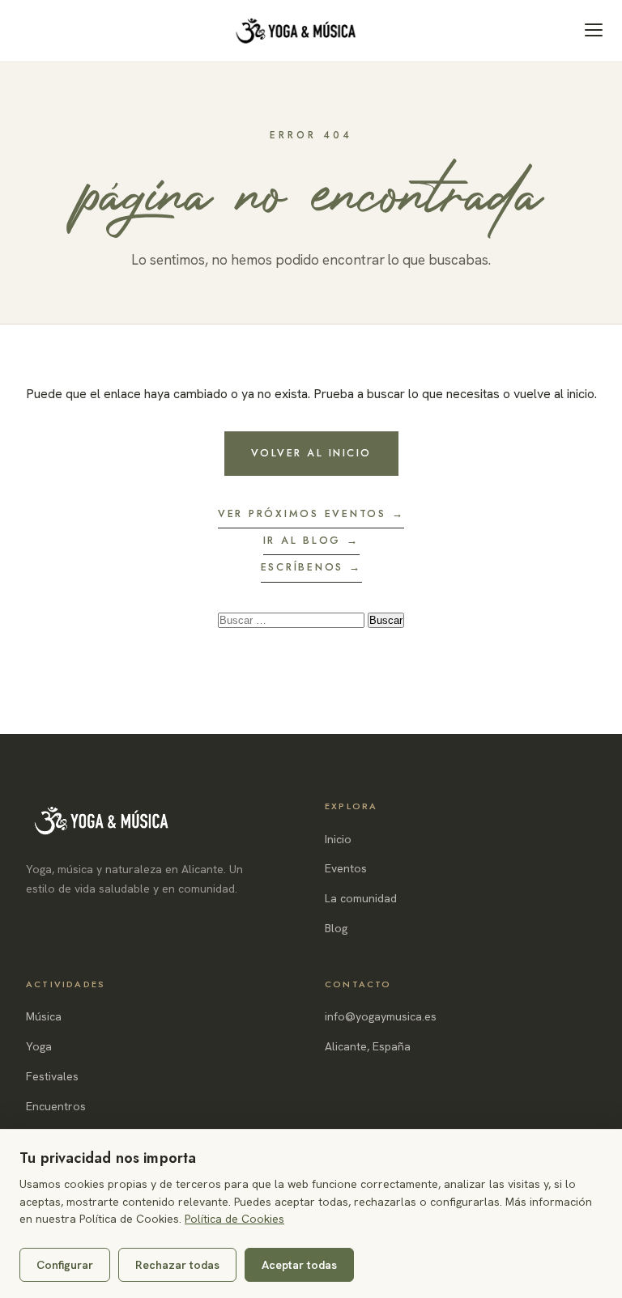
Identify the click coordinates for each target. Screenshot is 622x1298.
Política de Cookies (234, 1218)
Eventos (346, 868)
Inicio (338, 839)
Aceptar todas (299, 1265)
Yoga (39, 1046)
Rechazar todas (177, 1265)
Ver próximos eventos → (311, 514)
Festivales (52, 1076)
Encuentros (56, 1106)
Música (44, 1016)
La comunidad (361, 898)
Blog (336, 928)
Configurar (64, 1265)
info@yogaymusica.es (381, 1016)
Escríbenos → (311, 567)
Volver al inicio (311, 453)
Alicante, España (368, 1046)
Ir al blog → (311, 540)
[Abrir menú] (593, 30)
